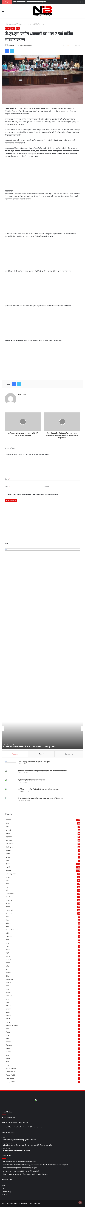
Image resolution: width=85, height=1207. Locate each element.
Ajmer (8, 1022)
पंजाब (7, 986)
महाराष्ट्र (8, 973)
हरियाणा (8, 956)
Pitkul (8, 1019)
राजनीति (8, 867)
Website (46, 487)
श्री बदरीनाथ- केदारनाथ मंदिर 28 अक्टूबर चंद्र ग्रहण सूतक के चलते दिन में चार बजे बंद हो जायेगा (42, 770)
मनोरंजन (8, 890)
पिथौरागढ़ (8, 850)
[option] (42, 728)
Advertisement (11, 1068)
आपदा (7, 943)
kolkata (8, 1052)
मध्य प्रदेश (9, 1015)
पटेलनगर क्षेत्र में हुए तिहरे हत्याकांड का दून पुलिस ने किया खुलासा (34, 761)
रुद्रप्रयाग (9, 837)
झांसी (7, 1062)
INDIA (8, 897)
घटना (7, 887)
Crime (8, 877)
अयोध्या (8, 999)
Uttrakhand (9, 893)
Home (8, 24)
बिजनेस (8, 963)
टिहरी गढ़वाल (9, 847)
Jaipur (8, 1055)
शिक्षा (7, 880)
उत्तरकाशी (8, 830)
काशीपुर (8, 1012)
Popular (15, 754)
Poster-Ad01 (10, 1071)
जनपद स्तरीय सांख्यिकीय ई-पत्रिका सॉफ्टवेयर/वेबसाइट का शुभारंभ (29, 2)
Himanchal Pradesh (12, 1025)
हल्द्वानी (8, 949)
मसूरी (7, 953)
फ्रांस (7, 1038)
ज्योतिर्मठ (8, 992)
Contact (4, 1195)
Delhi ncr (9, 996)
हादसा (7, 940)
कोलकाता (8, 1058)
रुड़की (7, 1002)
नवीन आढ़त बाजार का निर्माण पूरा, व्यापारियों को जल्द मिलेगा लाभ (19, 1161)
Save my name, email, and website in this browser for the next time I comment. (33, 494)
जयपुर (7, 1065)
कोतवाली (8, 1042)
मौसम (7, 920)
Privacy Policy (6, 1191)
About (3, 1188)
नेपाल (7, 1029)
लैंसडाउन (8, 982)
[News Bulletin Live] (42, 10)
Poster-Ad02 (10, 1075)
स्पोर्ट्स (8, 907)
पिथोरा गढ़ (8, 1005)
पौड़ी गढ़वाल (9, 840)
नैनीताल (8, 833)
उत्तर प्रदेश (9, 913)
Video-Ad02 (10, 1082)
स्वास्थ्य (8, 903)
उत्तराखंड (13, 24)
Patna (8, 1032)
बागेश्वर (8, 857)
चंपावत (8, 860)
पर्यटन (17, 28)
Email (7, 487)
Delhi (7, 946)
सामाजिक (8, 870)
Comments (69, 754)
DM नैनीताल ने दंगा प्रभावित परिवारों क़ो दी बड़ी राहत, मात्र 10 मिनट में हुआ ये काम (29, 746)
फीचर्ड (7, 917)
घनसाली (8, 1048)
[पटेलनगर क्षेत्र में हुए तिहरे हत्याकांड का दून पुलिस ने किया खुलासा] (10, 764)
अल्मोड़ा (8, 854)
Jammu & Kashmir (12, 930)
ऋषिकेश (8, 933)
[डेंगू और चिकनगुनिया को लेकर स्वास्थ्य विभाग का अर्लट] (10, 783)
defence (9, 936)
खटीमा (7, 1035)
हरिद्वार (7, 823)
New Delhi (9, 910)
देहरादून (13, 28)
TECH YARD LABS (35, 1203)
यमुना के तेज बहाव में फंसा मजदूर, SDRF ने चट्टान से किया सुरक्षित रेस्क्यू (22, 1171)
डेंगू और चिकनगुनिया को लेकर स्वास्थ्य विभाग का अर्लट (31, 780)
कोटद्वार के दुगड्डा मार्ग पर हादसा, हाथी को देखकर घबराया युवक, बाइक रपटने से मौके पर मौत (40, 798)
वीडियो (7, 923)
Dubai (8, 989)
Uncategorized (11, 874)
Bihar (7, 976)
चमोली (7, 826)
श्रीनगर (8, 966)
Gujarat (8, 959)
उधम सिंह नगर (9, 843)
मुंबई (7, 969)
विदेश (7, 926)
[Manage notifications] (80, 1202)
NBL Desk (11, 45)
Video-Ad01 (10, 1078)
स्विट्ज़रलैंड (9, 1045)
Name (7, 479)
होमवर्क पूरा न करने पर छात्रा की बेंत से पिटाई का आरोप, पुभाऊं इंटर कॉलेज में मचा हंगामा (25, 1174)
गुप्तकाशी (8, 1009)
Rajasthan (9, 979)
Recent (41, 754)
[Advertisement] (42, 174)
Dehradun (9, 900)
